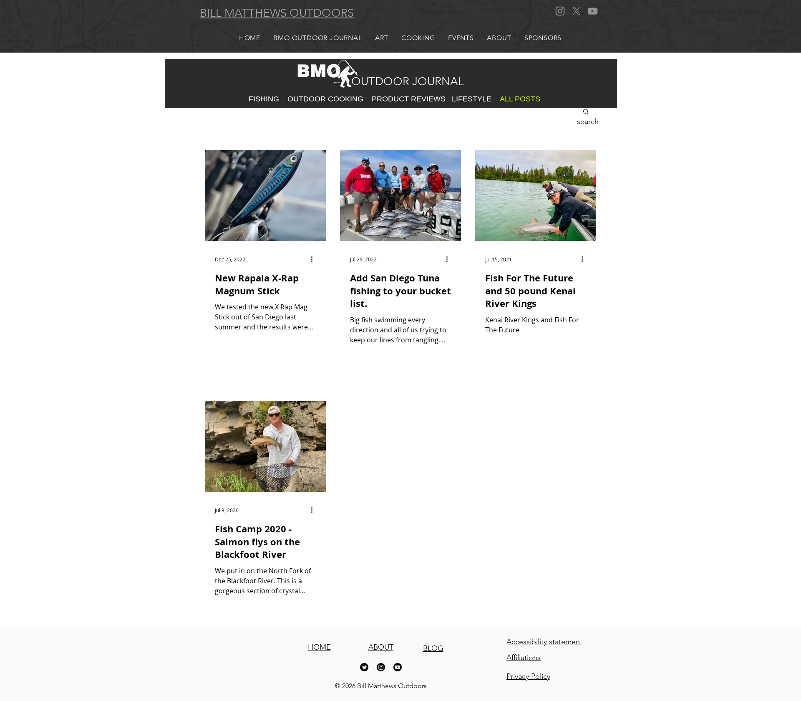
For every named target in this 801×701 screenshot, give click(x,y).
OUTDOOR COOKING (325, 99)
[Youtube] (397, 667)
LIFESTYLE (471, 99)
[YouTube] (593, 11)
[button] (586, 112)
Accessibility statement (544, 641)
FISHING (264, 99)
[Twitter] (364, 667)
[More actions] (315, 259)
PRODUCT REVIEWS (409, 99)
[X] (576, 11)
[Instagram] (560, 11)
